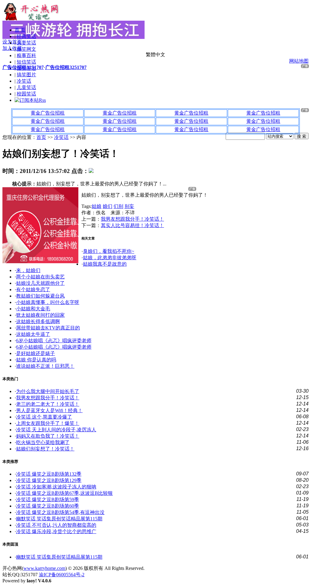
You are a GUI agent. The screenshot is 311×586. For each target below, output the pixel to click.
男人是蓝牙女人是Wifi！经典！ (49, 410)
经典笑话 (26, 36)
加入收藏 (12, 48)
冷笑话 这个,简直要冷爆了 (44, 416)
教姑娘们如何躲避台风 (40, 295)
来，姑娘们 (28, 270)
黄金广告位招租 (48, 112)
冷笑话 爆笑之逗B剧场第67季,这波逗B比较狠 (64, 493)
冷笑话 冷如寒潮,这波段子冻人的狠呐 (56, 486)
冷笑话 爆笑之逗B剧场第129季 (48, 480)
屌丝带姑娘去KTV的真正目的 (48, 327)
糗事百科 (26, 55)
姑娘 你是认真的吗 (36, 359)
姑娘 (96, 206)
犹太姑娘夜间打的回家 (40, 315)
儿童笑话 (26, 87)
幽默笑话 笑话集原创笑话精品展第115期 (59, 518)
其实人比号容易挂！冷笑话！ (132, 225)
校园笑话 (26, 93)
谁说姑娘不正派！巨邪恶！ (45, 366)
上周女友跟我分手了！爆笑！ (47, 423)
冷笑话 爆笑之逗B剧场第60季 (47, 505)
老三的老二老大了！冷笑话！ (47, 404)
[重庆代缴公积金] (40, 261)
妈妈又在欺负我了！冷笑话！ (47, 436)
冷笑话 (24, 81)
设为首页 (12, 41)
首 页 (20, 30)
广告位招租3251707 (23, 67)
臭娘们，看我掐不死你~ (108, 251)
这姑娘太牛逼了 (33, 334)
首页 (41, 137)
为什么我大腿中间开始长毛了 (47, 391)
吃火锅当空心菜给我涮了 (43, 442)
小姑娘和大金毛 (33, 308)
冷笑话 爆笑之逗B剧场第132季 (48, 474)
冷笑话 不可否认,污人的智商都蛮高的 (56, 525)
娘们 (107, 206)
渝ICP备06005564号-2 (61, 574)
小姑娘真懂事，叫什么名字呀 (47, 302)
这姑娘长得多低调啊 (38, 321)
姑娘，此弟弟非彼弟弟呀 (109, 257)
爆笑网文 (26, 49)
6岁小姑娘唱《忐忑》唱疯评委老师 (53, 340)
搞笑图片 (26, 74)
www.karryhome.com (44, 568)
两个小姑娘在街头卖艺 (40, 276)
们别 (118, 206)
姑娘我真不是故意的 (105, 264)
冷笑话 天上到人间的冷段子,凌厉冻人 (56, 429)
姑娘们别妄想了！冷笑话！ (45, 448)
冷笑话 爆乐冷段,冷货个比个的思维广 (56, 531)
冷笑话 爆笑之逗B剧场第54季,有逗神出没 (60, 512)
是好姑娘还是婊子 (35, 353)
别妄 (129, 206)
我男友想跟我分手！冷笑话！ (132, 219)
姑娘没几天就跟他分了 (40, 283)
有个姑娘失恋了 (33, 289)
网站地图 (299, 61)
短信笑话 (26, 61)
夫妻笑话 (26, 42)
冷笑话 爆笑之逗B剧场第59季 (47, 499)
